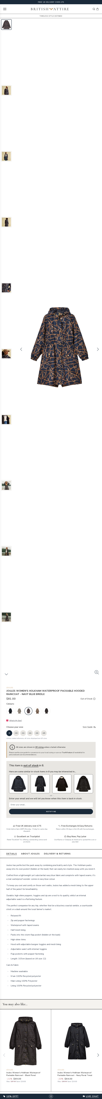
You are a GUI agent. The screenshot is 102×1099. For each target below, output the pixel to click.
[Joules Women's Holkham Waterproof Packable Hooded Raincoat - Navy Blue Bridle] (28, 711)
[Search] (94, 9)
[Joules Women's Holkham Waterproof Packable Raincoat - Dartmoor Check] (19, 711)
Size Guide (88, 727)
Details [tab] (11, 853)
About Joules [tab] (30, 853)
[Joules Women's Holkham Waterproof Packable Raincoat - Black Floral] (46, 711)
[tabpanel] (51, 925)
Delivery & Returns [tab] (57, 853)
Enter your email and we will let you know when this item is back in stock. (45, 798)
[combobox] (94, 9)
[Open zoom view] (96, 672)
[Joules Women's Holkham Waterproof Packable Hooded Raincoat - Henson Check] (37, 711)
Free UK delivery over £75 (51, 2)
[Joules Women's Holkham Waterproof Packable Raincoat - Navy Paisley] (10, 711)
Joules (9, 688)
